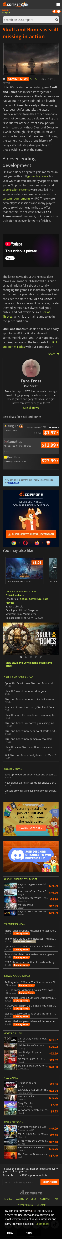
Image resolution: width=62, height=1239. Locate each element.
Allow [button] (29, 1232)
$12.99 (49, 445)
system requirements (16, 198)
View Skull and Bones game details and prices (29, 664)
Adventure (35, 599)
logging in (13, 482)
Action (24, 599)
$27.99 (49, 461)
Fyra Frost (35, 79)
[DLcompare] (31, 1192)
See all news (31, 408)
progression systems (16, 190)
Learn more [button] (42, 1223)
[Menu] (57, 5)
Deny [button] (10, 1232)
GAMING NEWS (18, 79)
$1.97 (50, 432)
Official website (15, 595)
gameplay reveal (38, 176)
